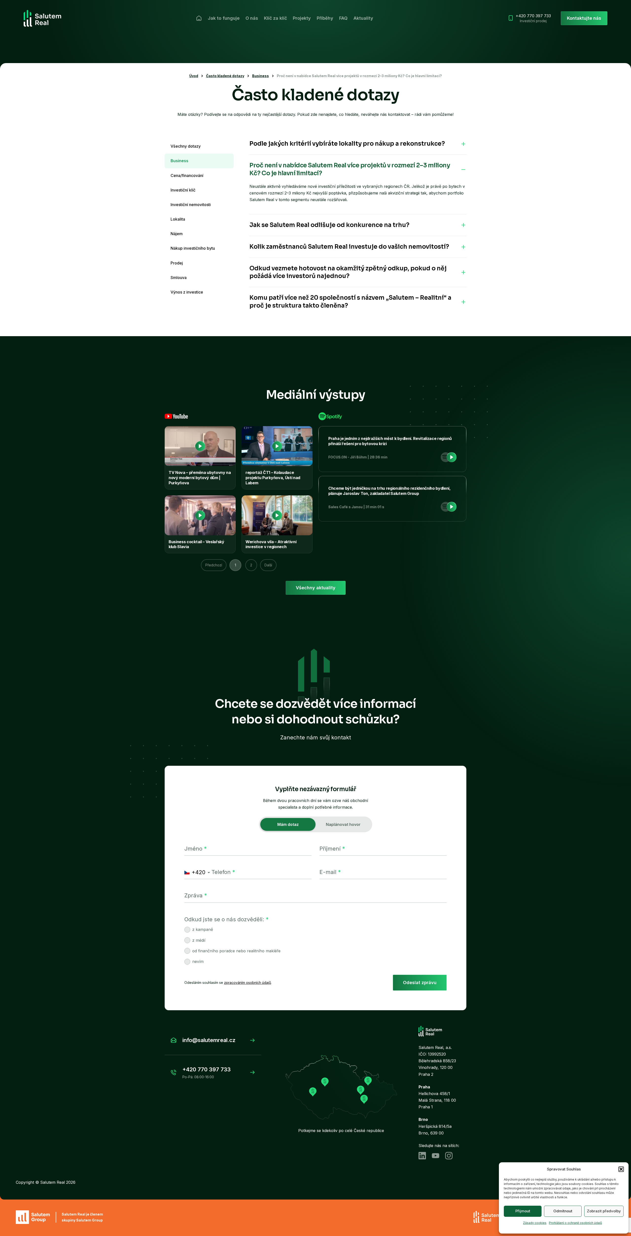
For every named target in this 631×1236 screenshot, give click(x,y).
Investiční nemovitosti (191, 204)
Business (260, 76)
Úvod (199, 18)
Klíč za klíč (275, 18)
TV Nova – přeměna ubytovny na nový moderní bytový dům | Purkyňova (200, 477)
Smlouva (179, 277)
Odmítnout (562, 1211)
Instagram (449, 1155)
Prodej (177, 263)
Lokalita (178, 219)
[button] (621, 1169)
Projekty (302, 18)
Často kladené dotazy (225, 76)
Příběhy (325, 18)
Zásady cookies (534, 1223)
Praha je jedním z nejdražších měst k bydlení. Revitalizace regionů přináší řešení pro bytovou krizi (390, 441)
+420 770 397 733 (533, 18)
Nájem (177, 233)
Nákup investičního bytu (193, 248)
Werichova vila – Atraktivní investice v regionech (270, 544)
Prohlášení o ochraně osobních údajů (575, 1223)
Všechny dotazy (186, 146)
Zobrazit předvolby (604, 1211)
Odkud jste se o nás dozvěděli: (226, 919)
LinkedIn (422, 1155)
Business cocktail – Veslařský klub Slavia (196, 544)
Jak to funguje (224, 18)
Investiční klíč (183, 190)
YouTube (435, 1155)
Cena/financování (187, 175)
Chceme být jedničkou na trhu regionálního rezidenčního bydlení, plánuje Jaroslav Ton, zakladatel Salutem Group (389, 491)
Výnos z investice (187, 292)
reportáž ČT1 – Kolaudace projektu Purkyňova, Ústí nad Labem (272, 477)
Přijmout (522, 1211)
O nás (251, 18)
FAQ (343, 18)
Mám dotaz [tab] (288, 824)
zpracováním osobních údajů (247, 982)
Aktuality (363, 18)
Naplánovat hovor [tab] (343, 824)
